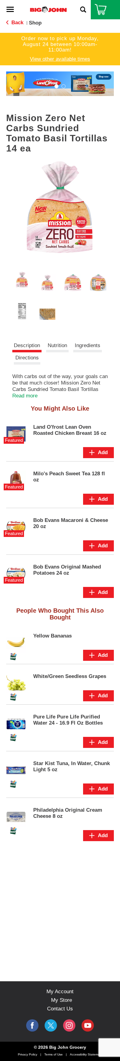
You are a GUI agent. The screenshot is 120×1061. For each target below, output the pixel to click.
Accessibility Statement (86, 1054)
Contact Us (60, 1009)
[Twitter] (51, 1025)
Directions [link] (27, 358)
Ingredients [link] (87, 345)
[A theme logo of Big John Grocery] (48, 9)
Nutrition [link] (57, 345)
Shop (35, 23)
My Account (60, 991)
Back (16, 22)
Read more (25, 396)
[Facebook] (32, 1025)
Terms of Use (53, 1054)
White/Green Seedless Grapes (69, 676)
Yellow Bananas (52, 636)
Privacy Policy (27, 1054)
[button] (56, 86)
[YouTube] (69, 1025)
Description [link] (27, 345)
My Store (61, 1000)
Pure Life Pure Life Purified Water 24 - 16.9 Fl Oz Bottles (68, 720)
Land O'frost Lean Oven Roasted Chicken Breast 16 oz (69, 430)
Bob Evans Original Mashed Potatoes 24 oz (67, 570)
